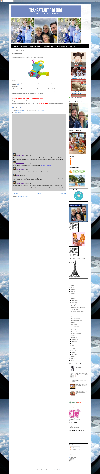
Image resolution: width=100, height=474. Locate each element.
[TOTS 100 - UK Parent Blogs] (75, 408)
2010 (72, 298)
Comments (73, 449)
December (74, 300)
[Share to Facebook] (34, 110)
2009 (72, 356)
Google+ (71, 454)
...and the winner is (75, 309)
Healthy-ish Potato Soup (76, 320)
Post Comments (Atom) (22, 196)
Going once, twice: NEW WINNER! (78, 307)
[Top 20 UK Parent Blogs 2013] (78, 81)
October (73, 304)
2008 (72, 358)
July (73, 343)
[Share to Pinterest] (35, 110)
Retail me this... (74, 337)
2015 (72, 289)
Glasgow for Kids (48, 46)
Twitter (19, 91)
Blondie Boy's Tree (75, 331)
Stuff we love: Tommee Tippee (77, 313)
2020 (72, 282)
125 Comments (41, 110)
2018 (72, 283)
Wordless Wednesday (76, 315)
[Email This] (30, 110)
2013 (72, 293)
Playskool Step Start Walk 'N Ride (30, 55)
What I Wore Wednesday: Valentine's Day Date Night (81, 385)
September (74, 339)
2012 (72, 295)
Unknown (74, 163)
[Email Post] (27, 110)
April (73, 348)
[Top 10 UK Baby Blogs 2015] (78, 66)
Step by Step (74, 324)
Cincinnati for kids (35, 46)
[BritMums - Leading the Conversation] (75, 419)
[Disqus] (39, 133)
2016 (72, 287)
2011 (72, 297)
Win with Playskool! (75, 318)
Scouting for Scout (75, 329)
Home (39, 193)
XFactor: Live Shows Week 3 (77, 311)
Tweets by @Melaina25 (74, 427)
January (73, 354)
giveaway (20, 112)
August (73, 341)
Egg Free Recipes (62, 46)
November (74, 302)
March (73, 350)
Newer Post (15, 193)
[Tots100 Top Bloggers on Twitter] (78, 96)
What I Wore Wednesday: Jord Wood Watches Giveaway (81, 392)
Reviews (72, 46)
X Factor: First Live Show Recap (78, 328)
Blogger (60, 469)
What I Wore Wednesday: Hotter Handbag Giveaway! (82, 374)
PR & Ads (24, 46)
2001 (72, 360)
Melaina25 (74, 160)
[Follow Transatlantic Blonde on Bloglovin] (74, 277)
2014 (72, 291)
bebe (16, 112)
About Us (15, 46)
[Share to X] (33, 110)
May (73, 347)
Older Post (63, 193)
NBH (73, 162)
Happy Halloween (75, 305)
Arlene (73, 158)
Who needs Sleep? (75, 326)
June (73, 345)
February (74, 352)
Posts (72, 447)
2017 (72, 285)
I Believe (73, 322)
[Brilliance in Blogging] (75, 97)
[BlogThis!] (31, 110)
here (18, 84)
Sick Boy (73, 316)
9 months (73, 335)
